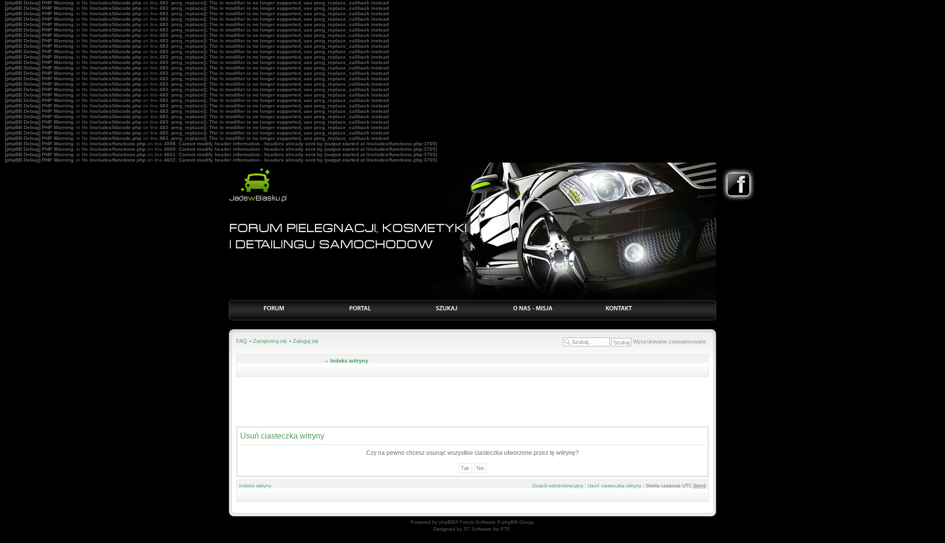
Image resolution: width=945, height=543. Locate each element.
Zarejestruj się (270, 341)
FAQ (241, 341)
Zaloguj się (305, 341)
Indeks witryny (349, 361)
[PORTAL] (360, 311)
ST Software (478, 529)
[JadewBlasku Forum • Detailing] (258, 201)
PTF (505, 529)
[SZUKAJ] (447, 311)
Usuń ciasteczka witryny (614, 485)
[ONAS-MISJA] (533, 311)
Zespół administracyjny (557, 485)
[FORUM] (274, 311)
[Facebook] (739, 200)
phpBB (447, 522)
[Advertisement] (472, 401)
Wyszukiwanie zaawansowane (669, 341)
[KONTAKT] (619, 311)
